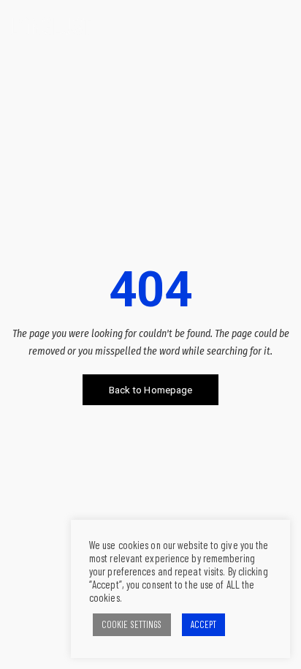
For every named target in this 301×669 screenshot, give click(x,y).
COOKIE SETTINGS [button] (132, 624)
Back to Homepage (151, 390)
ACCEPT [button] (204, 624)
